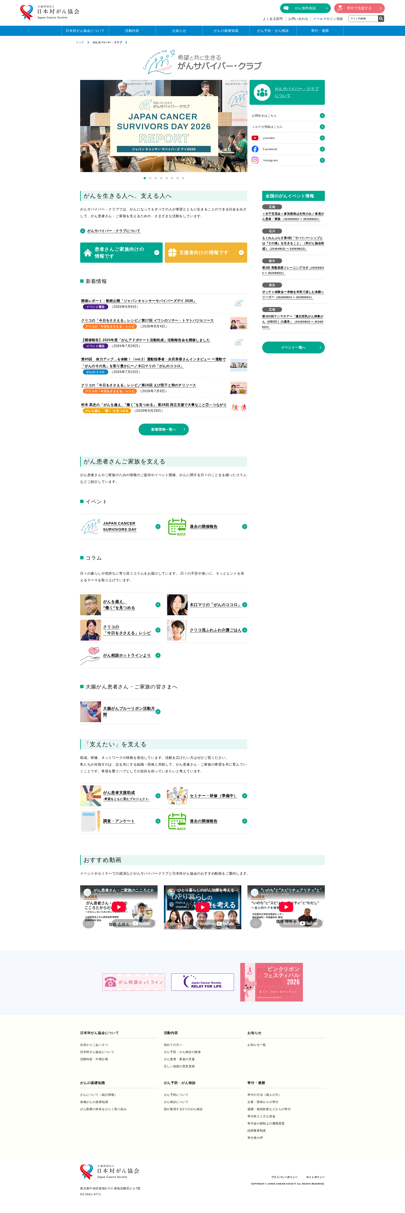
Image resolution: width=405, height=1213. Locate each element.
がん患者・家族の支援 (179, 1059)
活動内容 (132, 30)
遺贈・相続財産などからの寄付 (269, 1109)
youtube (269, 138)
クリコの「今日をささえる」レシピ (110, 326)
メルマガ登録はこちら (267, 126)
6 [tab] (172, 178)
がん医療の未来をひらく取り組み (103, 1109)
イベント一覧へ (293, 347)
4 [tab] (161, 178)
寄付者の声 (255, 1137)
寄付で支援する (359, 8)
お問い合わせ (298, 18)
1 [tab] (145, 178)
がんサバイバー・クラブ (107, 42)
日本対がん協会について (85, 30)
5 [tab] (167, 178)
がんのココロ (95, 372)
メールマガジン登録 (328, 18)
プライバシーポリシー (284, 1177)
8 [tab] (183, 178)
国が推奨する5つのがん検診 (183, 1109)
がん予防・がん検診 (273, 30)
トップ (80, 42)
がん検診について (176, 1102)
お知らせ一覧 (256, 1044)
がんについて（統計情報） (98, 1094)
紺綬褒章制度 (256, 1130)
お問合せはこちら (264, 115)
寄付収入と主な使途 (261, 1116)
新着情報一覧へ (163, 429)
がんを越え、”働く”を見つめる (107, 410)
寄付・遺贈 (320, 30)
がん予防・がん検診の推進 (182, 1052)
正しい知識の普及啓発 (179, 1066)
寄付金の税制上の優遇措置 (266, 1123)
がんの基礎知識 (226, 30)
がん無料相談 (305, 8)
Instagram (270, 160)
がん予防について (176, 1094)
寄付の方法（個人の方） (264, 1094)
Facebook (270, 149)
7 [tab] (178, 178)
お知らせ (179, 30)
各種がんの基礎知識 (94, 1102)
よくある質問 (273, 18)
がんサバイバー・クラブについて (113, 231)
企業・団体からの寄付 (262, 1102)
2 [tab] (150, 178)
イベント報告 (95, 306)
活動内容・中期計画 (94, 1059)
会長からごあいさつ (94, 1044)
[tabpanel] (163, 126)
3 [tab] (156, 178)
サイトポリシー (315, 1177)
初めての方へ (173, 1044)
